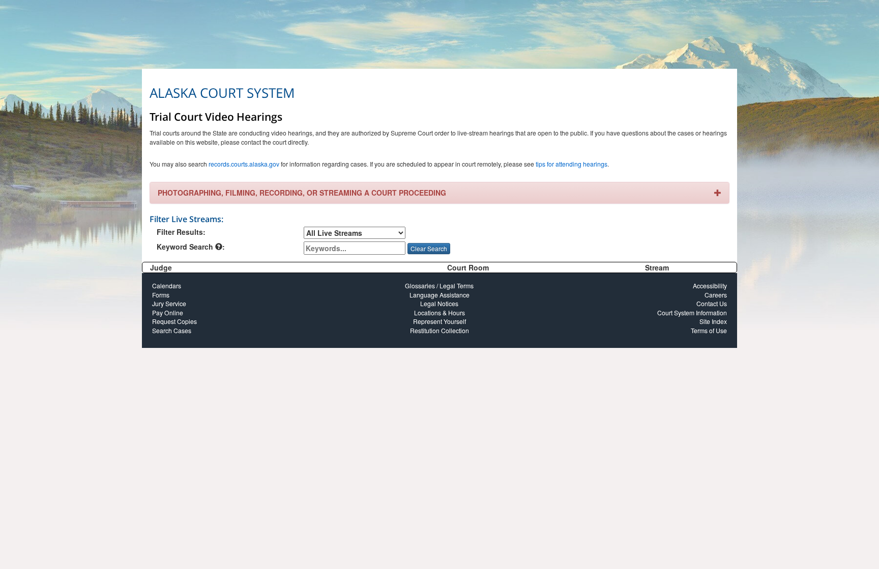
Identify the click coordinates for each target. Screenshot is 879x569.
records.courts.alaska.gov (244, 163)
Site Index (713, 321)
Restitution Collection (439, 330)
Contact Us (711, 303)
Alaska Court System (222, 93)
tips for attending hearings (571, 163)
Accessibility (710, 285)
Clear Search (429, 248)
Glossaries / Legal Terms (439, 285)
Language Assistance (439, 294)
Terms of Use (709, 330)
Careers (716, 294)
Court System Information (692, 312)
